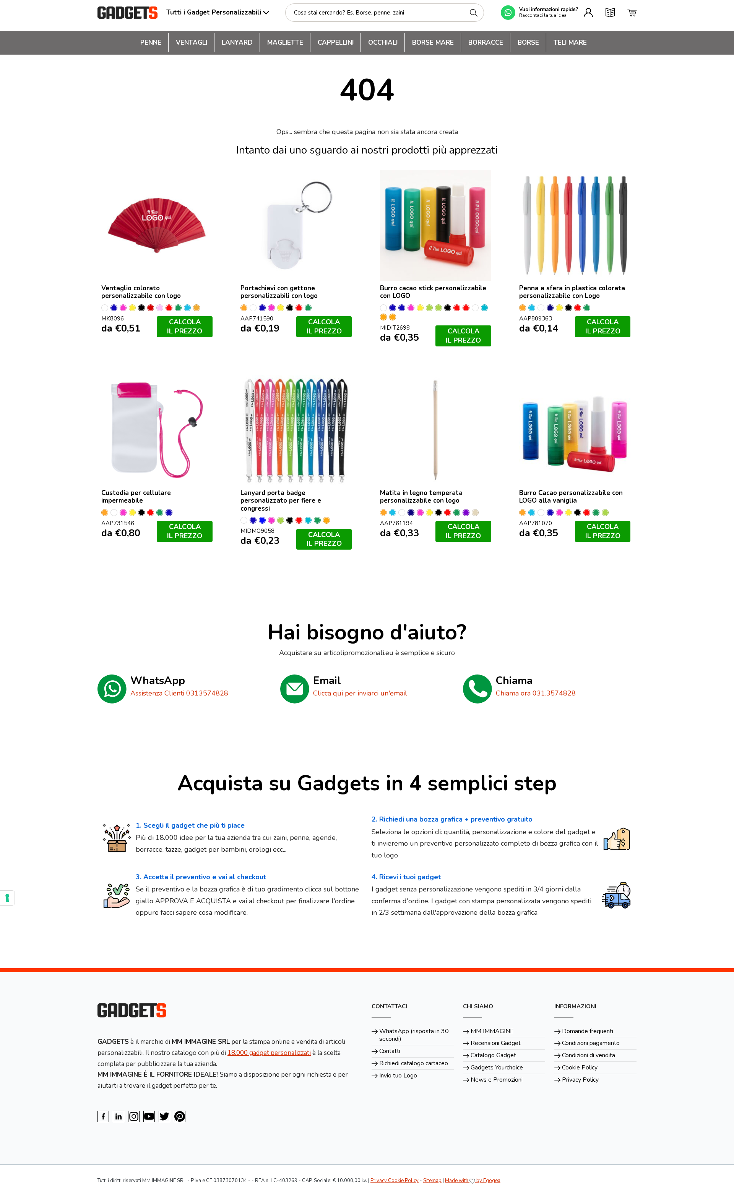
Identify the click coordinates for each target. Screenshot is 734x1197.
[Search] (474, 12)
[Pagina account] (588, 12)
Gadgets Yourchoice (497, 1067)
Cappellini (336, 42)
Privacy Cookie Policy (394, 1180)
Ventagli (191, 42)
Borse (528, 42)
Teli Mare (570, 42)
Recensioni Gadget (496, 1043)
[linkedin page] (118, 1116)
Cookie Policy (580, 1067)
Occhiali (383, 42)
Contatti (389, 1051)
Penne (150, 42)
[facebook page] (103, 1116)
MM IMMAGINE (492, 1031)
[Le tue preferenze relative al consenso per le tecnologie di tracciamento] (7, 898)
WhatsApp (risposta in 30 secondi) (414, 1035)
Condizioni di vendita (588, 1055)
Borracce (485, 42)
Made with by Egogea (472, 1180)
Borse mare (433, 42)
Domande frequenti (587, 1031)
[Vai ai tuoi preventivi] (610, 12)
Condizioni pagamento (591, 1043)
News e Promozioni (497, 1080)
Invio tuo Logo (398, 1075)
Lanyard (237, 42)
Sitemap (432, 1180)
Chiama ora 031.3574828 (536, 693)
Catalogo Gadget (493, 1055)
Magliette (285, 42)
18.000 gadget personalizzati (269, 1052)
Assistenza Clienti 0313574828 (179, 693)
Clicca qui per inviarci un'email (360, 693)
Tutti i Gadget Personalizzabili (213, 12)
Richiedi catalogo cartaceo (413, 1063)
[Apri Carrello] (632, 12)
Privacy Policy (580, 1080)
